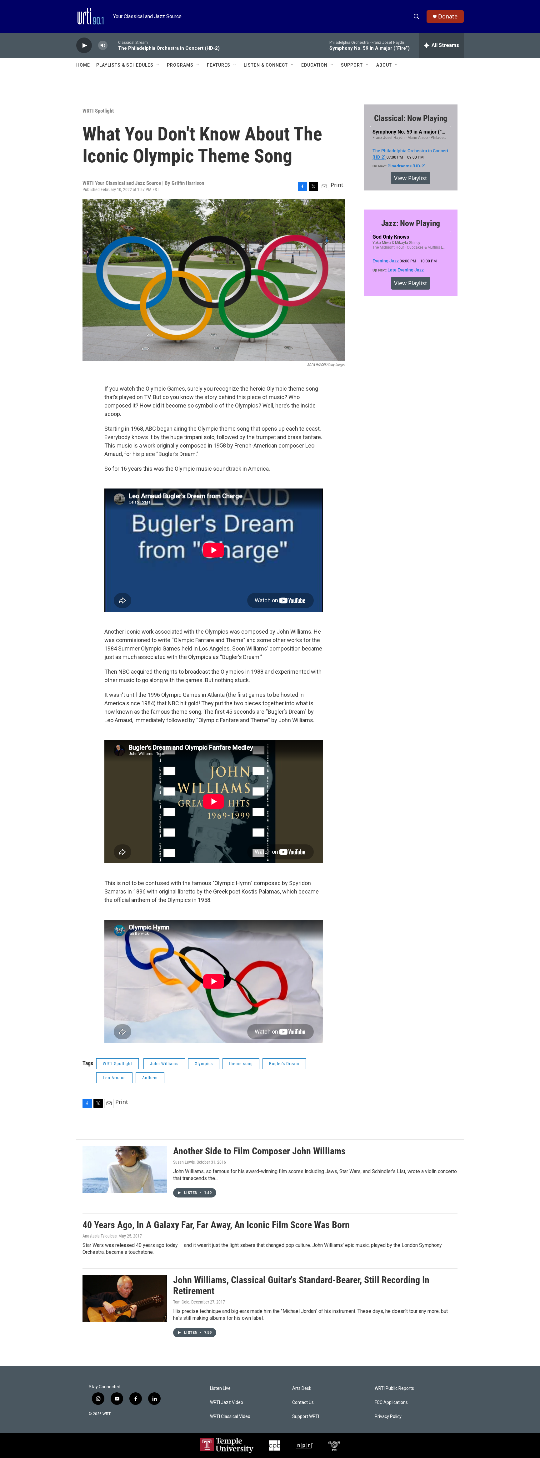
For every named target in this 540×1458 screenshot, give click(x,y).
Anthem (150, 1077)
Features (218, 65)
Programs (180, 65)
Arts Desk (301, 1388)
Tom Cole (181, 1301)
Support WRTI (305, 1416)
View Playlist (410, 178)
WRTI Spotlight (98, 111)
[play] (84, 45)
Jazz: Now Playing (410, 223)
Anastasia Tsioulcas (99, 1235)
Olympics (204, 1063)
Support (352, 65)
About (384, 65)
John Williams (164, 1063)
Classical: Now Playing (411, 118)
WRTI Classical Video (230, 1416)
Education (314, 65)
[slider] (113, 45)
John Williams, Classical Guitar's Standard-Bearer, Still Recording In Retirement (301, 1285)
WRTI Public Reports (394, 1388)
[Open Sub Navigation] (158, 65)
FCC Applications (391, 1402)
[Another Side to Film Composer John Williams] (124, 1169)
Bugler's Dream (284, 1063)
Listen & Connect (266, 65)
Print (337, 185)
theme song (241, 1063)
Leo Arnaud (114, 1077)
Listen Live (220, 1388)
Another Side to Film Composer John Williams (259, 1151)
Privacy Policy (388, 1416)
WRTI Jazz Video (226, 1402)
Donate (448, 16)
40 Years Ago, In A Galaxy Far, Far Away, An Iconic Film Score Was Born (216, 1224)
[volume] (103, 45)
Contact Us (303, 1402)
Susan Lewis (184, 1162)
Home (83, 65)
